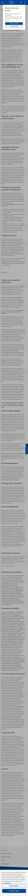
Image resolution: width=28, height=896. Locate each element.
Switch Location (14, 26)
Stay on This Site (14, 23)
